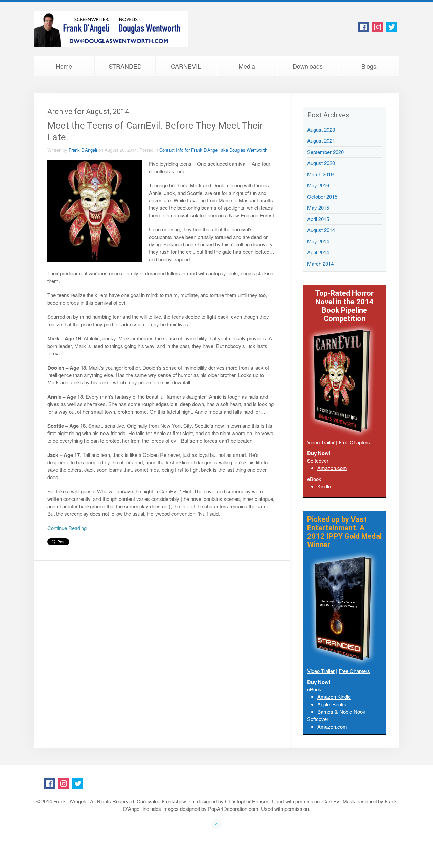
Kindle (324, 486)
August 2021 (321, 140)
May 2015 (318, 207)
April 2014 (318, 252)
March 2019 (320, 174)
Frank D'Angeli (83, 150)
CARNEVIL (186, 66)
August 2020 (321, 163)
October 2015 (322, 196)
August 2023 (321, 129)
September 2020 (325, 151)
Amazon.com (332, 467)
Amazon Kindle (334, 696)
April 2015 (318, 218)
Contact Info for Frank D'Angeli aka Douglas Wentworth (213, 150)
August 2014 (321, 230)
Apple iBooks (331, 704)
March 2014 (320, 263)
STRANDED (125, 66)
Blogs (369, 66)
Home (64, 66)
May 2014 (318, 241)
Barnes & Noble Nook (341, 711)
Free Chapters (354, 442)
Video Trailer (321, 442)
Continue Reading (67, 527)
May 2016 (318, 185)
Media (246, 66)
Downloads (308, 66)
